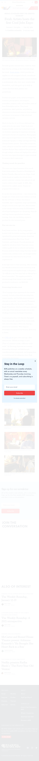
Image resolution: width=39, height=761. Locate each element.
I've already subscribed (19, 398)
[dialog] (19, 380)
